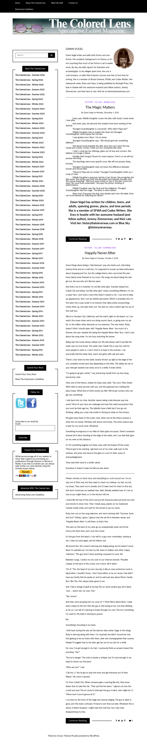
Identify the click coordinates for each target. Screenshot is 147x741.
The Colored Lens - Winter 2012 (29, 355)
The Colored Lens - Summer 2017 (29, 249)
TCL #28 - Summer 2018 (105, 248)
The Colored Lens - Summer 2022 (30, 152)
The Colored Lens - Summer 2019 (29, 210)
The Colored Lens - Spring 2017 (29, 254)
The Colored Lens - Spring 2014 (29, 311)
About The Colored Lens (36, 3)
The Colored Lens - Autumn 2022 (30, 148)
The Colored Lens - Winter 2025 (29, 104)
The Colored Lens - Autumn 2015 (29, 283)
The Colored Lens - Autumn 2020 (30, 186)
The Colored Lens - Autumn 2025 (30, 90)
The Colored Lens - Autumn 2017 (29, 244)
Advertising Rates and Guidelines (29, 495)
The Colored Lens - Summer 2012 (29, 345)
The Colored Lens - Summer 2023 (30, 133)
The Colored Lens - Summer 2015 (29, 287)
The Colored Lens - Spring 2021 (29, 177)
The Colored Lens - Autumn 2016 (29, 263)
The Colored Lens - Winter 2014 (29, 316)
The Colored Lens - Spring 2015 (29, 292)
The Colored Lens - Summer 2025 (30, 95)
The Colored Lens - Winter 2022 (29, 162)
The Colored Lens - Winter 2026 (29, 85)
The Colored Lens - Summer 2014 (29, 307)
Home (17, 3)
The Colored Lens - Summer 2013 (29, 326)
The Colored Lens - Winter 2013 (29, 336)
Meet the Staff (57, 3)
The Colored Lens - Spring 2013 (29, 331)
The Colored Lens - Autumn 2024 (30, 109)
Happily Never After (100, 253)
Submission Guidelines (24, 9)
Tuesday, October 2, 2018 (107, 258)
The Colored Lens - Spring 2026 (29, 80)
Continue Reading (78, 239)
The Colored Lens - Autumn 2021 (29, 167)
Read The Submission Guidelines (29, 379)
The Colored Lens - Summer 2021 (29, 172)
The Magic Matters (100, 107)
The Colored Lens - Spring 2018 (29, 234)
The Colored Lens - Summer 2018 (29, 229)
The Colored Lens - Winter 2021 (29, 181)
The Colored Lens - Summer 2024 (30, 114)
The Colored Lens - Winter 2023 (29, 143)
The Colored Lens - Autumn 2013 (29, 321)
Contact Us (73, 3)
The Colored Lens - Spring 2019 (29, 215)
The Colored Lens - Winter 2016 (29, 278)
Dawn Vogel (74, 49)
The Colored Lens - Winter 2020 (29, 201)
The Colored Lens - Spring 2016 (29, 273)
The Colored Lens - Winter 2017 (29, 258)
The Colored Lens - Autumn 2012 (29, 340)
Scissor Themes (64, 736)
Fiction (89, 102)
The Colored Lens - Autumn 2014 (29, 302)
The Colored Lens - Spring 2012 (29, 350)
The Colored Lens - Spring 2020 (29, 196)
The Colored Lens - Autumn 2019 (29, 205)
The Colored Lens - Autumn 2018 (29, 225)
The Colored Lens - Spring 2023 (29, 138)
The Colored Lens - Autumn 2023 (30, 128)
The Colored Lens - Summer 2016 (29, 268)
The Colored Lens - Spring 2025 (29, 99)
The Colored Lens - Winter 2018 (29, 239)
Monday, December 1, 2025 (107, 113)
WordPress (94, 736)
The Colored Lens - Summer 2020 (30, 191)
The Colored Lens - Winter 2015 (29, 297)
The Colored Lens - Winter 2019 (29, 220)
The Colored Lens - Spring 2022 (29, 157)
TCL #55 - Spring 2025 (105, 102)
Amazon (37, 461)
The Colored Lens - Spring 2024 (29, 119)
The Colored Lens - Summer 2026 (30, 75)
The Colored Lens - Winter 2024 (29, 123)
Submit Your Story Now (25, 374)
